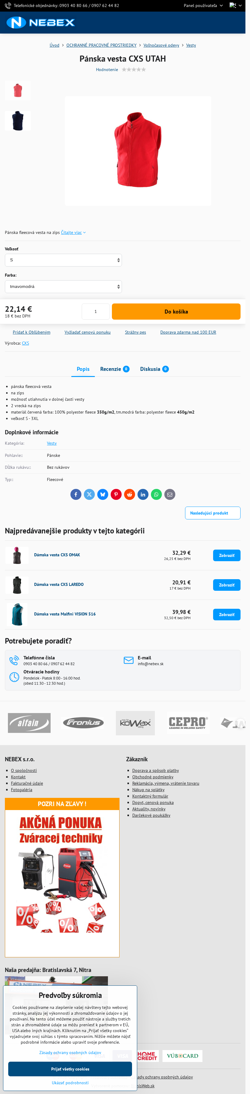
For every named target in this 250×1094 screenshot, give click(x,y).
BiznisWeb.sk (143, 1086)
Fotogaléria (21, 789)
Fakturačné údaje (27, 783)
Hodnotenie (107, 69)
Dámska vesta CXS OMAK (57, 555)
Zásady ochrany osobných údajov (162, 1077)
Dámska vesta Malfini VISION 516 (65, 614)
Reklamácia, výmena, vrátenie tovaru (165, 783)
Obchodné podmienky (152, 777)
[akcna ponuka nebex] (62, 931)
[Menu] (238, 22)
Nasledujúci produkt (209, 513)
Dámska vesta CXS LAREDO (59, 584)
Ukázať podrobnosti (70, 1082)
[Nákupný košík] (223, 22)
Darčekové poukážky (151, 815)
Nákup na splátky (148, 789)
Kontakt (18, 777)
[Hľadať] (209, 22)
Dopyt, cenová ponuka (153, 802)
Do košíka (176, 311)
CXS (25, 343)
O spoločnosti (24, 770)
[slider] (134, 69)
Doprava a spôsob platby (155, 770)
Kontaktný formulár (150, 796)
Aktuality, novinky (149, 809)
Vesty (52, 443)
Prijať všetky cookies (70, 1069)
